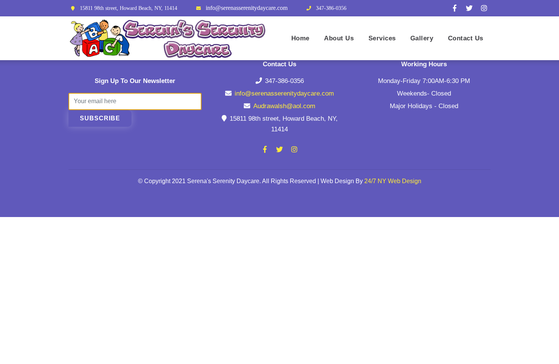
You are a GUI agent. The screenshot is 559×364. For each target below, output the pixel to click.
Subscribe (100, 118)
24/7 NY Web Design (392, 181)
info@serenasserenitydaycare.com (246, 8)
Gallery (422, 38)
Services (382, 38)
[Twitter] (469, 8)
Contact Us (465, 38)
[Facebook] (454, 8)
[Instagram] (484, 8)
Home (300, 38)
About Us (339, 38)
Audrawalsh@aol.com (284, 106)
